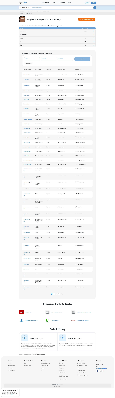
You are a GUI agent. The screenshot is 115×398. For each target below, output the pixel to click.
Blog (25, 363)
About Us (61, 363)
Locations (21, 13)
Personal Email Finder (81, 363)
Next (62, 294)
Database (10, 363)
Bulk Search (79, 368)
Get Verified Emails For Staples (86, 19)
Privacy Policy (62, 370)
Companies (62, 2)
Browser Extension (11, 365)
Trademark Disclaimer (63, 379)
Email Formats (30, 11)
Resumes (43, 368)
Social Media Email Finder (82, 365)
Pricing (54, 2)
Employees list (29, 13)
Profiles (69, 2)
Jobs (42, 370)
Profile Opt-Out (62, 372)
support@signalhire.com (101, 368)
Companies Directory (45, 363)
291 (58, 293)
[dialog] (10, 392)
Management (46, 11)
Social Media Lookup (81, 370)
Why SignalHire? (45, 2)
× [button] (17, 389)
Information (21, 11)
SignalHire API (10, 368)
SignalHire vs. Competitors (82, 375)
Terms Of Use (62, 365)
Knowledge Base (27, 365)
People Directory (44, 365)
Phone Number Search (81, 372)
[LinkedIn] (24, 170)
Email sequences (11, 370)
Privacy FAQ (61, 368)
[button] (29, 74)
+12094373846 (99, 364)
